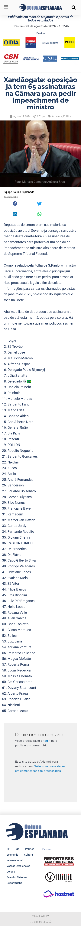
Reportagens (14, 882)
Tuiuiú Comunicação (40, 922)
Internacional (15, 860)
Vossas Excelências (18, 865)
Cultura (28, 854)
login (46, 741)
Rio (17, 849)
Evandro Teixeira (17, 877)
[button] (73, 7)
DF (8, 849)
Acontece (57, 116)
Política (67, 116)
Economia (12, 854)
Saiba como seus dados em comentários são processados (40, 768)
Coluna (11, 871)
